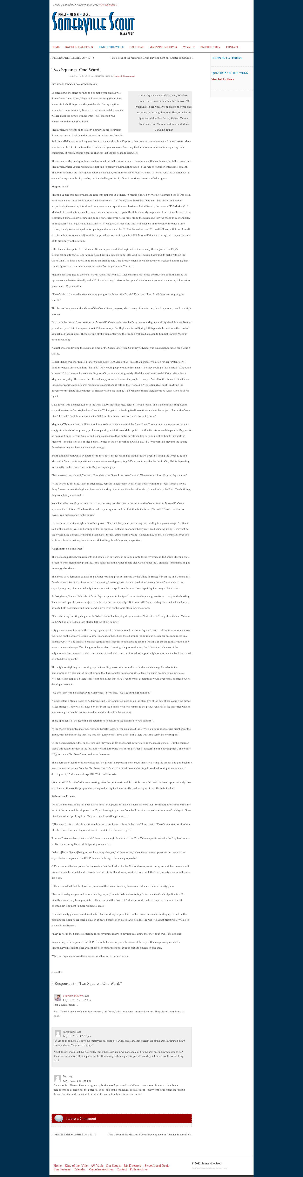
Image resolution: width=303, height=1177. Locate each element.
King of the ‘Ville (111, 47)
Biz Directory (210, 47)
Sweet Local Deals (79, 47)
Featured (118, 75)
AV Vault (189, 47)
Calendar (136, 47)
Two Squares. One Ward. (76, 69)
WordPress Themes (199, 1168)
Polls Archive (138, 1169)
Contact (232, 47)
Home (56, 47)
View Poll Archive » (222, 79)
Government (129, 75)
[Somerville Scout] (93, 39)
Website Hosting (221, 1168)
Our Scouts (113, 1165)
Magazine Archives (163, 47)
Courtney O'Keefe (73, 995)
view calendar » (108, 4)
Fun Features (62, 1169)
